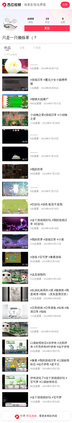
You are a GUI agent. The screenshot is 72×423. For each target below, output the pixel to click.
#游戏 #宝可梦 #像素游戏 (45, 257)
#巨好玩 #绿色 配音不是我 (46, 204)
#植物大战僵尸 (39, 99)
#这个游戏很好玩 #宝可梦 (46, 397)
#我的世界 (36, 169)
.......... (34, 64)
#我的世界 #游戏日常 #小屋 (47, 239)
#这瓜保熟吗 (38, 274)
